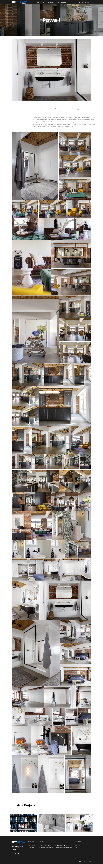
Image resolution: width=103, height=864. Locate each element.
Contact (64, 2)
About (43, 2)
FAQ (58, 2)
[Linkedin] (18, 853)
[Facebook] (15, 853)
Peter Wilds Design (55, 111)
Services (50, 2)
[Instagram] (13, 853)
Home (37, 2)
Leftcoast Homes (55, 108)
